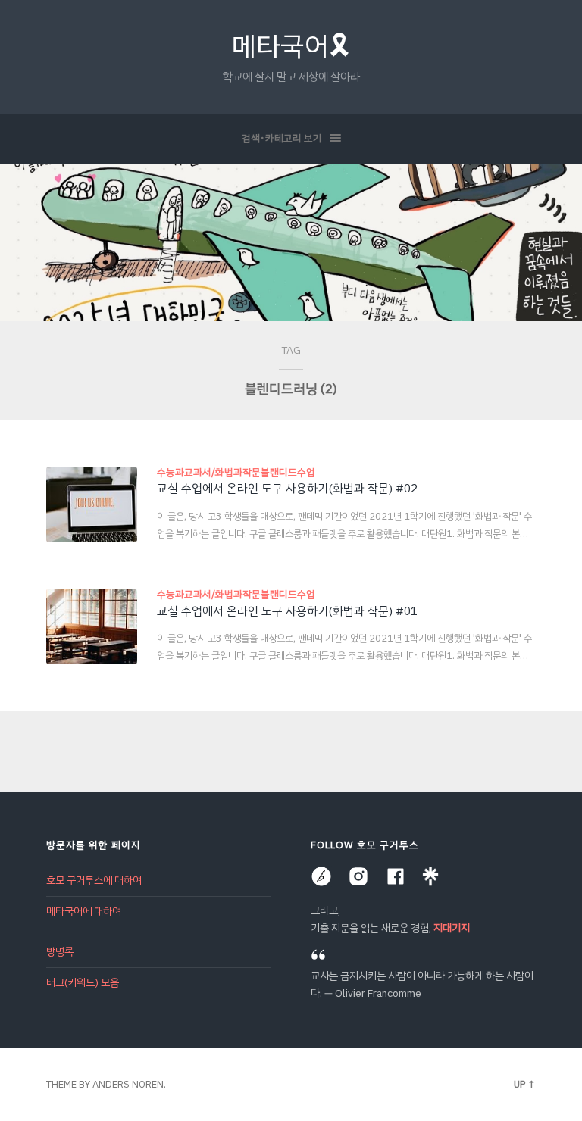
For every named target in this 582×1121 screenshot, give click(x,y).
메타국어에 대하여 (83, 912)
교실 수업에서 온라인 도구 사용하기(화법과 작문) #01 (287, 611)
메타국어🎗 (291, 46)
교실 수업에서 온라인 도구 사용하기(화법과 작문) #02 (287, 488)
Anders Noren (128, 1084)
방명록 (60, 952)
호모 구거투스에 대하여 (94, 880)
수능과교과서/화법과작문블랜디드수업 (236, 472)
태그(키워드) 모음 (82, 983)
